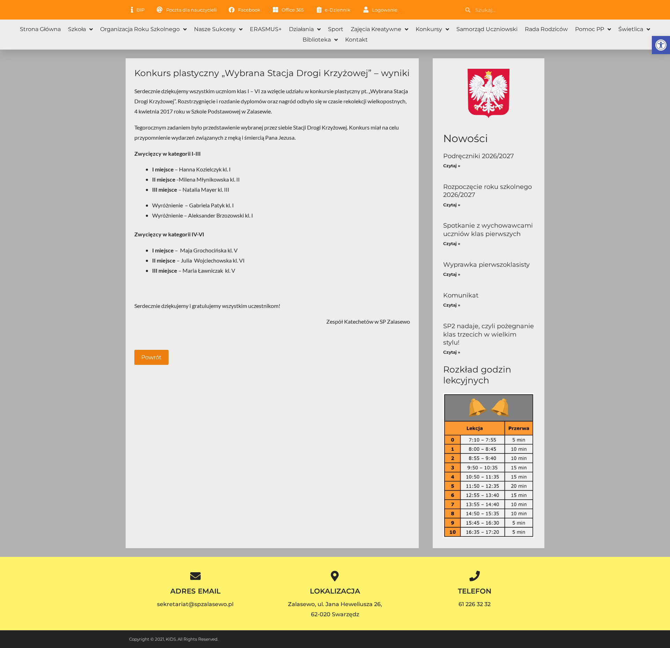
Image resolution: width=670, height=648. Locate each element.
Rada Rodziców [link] (546, 29)
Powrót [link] (151, 357)
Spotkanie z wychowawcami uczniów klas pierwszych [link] (488, 229)
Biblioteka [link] (317, 39)
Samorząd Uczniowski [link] (487, 29)
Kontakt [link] (356, 39)
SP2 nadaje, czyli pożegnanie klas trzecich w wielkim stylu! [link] (488, 334)
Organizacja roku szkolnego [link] (140, 29)
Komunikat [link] (460, 295)
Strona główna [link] (40, 29)
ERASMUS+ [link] (266, 29)
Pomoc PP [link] (589, 29)
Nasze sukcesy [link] (215, 29)
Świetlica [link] (630, 29)
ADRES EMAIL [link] (195, 591)
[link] (661, 45)
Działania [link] (301, 29)
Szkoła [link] (77, 29)
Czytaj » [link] (451, 165)
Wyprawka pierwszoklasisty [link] (486, 264)
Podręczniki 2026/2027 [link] (478, 156)
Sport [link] (335, 29)
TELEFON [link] (474, 591)
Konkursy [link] (429, 29)
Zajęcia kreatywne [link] (376, 29)
